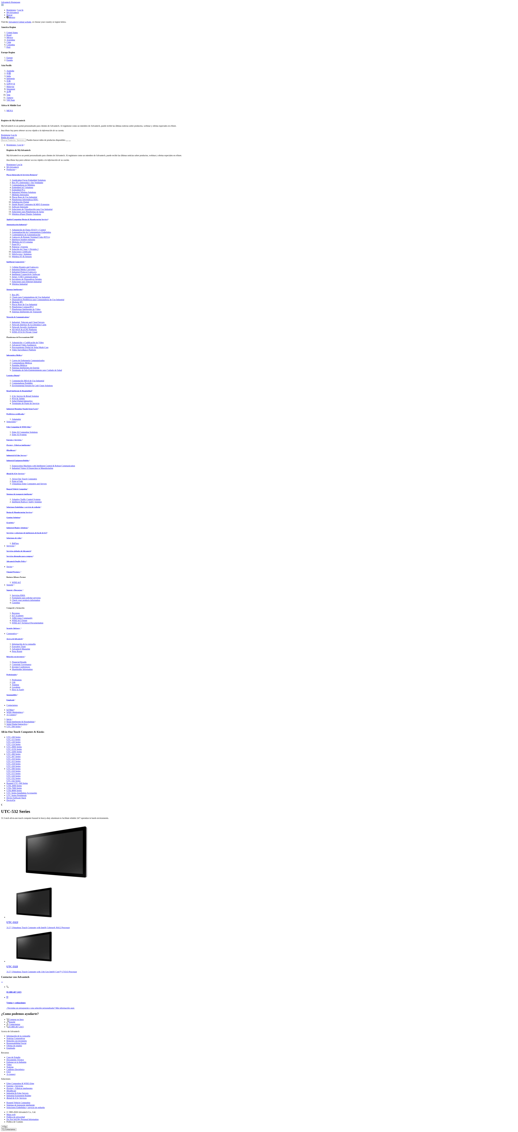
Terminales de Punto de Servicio (25, 403)
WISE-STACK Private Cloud (24, 332)
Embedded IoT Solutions (22, 187)
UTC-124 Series (13, 744)
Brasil (8, 35)
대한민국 (10, 84)
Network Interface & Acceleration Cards (29, 325)
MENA (9, 110)
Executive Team (19, 646)
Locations (16, 687)
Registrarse (11, 10)
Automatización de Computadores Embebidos (31, 232)
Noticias (9, 1067)
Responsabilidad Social (16, 1043)
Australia (10, 71)
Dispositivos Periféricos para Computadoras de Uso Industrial (38, 299)
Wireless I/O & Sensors (22, 256)
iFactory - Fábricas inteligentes (18, 445)
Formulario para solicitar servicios (26, 598)
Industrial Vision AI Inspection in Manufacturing (32, 468)
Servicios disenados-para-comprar (19, 556)
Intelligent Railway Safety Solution (27, 502)
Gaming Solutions (13, 517)
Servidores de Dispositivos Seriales (27, 279)
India (8, 76)
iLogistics (10, 523)
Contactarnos (12, 705)
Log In (20, 10)
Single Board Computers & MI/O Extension (30, 204)
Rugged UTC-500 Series (17, 783)
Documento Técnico (15, 1060)
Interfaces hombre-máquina (23, 239)
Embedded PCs (18, 190)
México (12, 17)
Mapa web (11, 1114)
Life (13, 682)
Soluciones (11, 421)
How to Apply (18, 689)
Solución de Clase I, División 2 (25, 249)
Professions (17, 680)
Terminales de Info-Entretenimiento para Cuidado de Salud (37, 370)
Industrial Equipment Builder (17, 460)
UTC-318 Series (13, 764)
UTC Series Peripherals (16, 795)
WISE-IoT (16, 582)
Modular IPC (17, 302)
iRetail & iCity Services (15, 474)
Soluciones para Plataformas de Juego (28, 212)
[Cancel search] (70, 140)
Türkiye (9, 98)
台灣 (8, 91)
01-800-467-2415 (16, 1027)
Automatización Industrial (16, 225)
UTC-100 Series (13, 737)
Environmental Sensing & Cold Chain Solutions (32, 385)
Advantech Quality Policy (16, 561)
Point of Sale (17, 481)
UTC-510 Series (13, 771)
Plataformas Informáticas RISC (25, 199)
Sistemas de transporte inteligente (19, 494)
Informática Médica (14, 355)
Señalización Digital (20, 202)
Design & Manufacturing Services (19, 512)
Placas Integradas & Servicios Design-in (21, 175)
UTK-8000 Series (14, 790)
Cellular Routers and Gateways (25, 267)
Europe (9, 58)
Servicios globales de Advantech (18, 551)
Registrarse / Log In (14, 145)
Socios (9, 566)
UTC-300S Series (14, 747)
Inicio (8, 719)
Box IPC (15, 295)
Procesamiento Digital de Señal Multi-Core (30, 347)
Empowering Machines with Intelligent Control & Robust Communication (43, 466)
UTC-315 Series (13, 761)
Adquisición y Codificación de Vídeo (28, 342)
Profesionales (11, 675)
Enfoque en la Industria (16, 1062)
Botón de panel (7, 137)
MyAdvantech (12, 12)
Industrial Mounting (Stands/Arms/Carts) (22, 409)
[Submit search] (67, 140)
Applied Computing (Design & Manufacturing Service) (27, 219)
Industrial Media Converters (24, 269)
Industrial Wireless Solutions (24, 192)
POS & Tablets (18, 398)
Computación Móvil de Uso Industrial (28, 381)
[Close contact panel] (2, 982)
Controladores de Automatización (26, 235)
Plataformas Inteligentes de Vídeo (26, 309)
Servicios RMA (18, 595)
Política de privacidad (15, 1117)
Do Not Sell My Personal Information (22, 1119)
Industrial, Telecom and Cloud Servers (28, 322)
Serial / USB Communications (25, 277)
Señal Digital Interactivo (22, 401)
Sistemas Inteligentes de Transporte (27, 312)
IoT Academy (18, 615)
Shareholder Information (22, 669)
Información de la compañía (24, 644)
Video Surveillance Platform (24, 350)
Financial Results (19, 662)
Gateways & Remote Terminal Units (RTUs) (31, 237)
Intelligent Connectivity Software (26, 274)
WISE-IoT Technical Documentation (27, 623)
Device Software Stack (16, 798)
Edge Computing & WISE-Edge (18, 427)
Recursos (16, 613)
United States (12, 32)
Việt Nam (10, 100)
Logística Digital (12, 375)
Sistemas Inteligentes (14, 289)
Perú (8, 47)
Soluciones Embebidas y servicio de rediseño (23, 507)
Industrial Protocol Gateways (24, 272)
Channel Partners (13, 572)
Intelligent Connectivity (15, 262)
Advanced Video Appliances (24, 345)
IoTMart (10, 710)
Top (5, 1127)
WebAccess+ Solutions (22, 254)
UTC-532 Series (13, 778)
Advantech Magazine (21, 649)
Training (15, 685)
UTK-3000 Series (14, 786)
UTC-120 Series (13, 742)
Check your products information (26, 600)
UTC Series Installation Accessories (21, 793)
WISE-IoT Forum (19, 620)
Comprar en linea (16, 1019)
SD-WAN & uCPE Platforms (24, 329)
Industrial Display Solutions (17, 528)
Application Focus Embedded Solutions (29, 180)
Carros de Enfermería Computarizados (28, 360)
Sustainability (11, 695)
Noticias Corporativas (15, 1038)
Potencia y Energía (20, 247)
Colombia (10, 45)
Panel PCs (16, 244)
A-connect (10, 1074)
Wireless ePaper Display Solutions (26, 214)
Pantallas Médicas (19, 365)
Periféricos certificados (15, 414)
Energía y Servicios (14, 440)
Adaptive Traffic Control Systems (26, 499)
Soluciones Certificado (21, 252)
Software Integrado (20, 207)
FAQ (8, 1072)
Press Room (17, 651)
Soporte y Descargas (14, 590)
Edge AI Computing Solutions (25, 432)
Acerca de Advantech (14, 639)
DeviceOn (10, 800)
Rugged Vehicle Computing (16, 489)
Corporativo (11, 633)
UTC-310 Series (13, 759)
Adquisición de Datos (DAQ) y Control (29, 230)
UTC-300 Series (13, 754)
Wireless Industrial (20, 284)
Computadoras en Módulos (23, 185)
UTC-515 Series (13, 773)
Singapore (10, 89)
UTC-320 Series (13, 766)
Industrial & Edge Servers (16, 455)
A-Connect (11, 715)
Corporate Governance (21, 664)
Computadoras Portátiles (22, 383)
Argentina (10, 40)
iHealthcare (11, 450)
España (9, 60)
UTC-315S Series (14, 749)
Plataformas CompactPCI (22, 307)
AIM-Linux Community (22, 618)
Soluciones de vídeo (13, 538)
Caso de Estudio (13, 1057)
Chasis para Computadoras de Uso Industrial (31, 297)
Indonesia (10, 78)
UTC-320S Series (14, 752)
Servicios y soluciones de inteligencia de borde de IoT (26, 533)
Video (9, 1064)
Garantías (16, 603)
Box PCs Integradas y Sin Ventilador (27, 182)
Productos (10, 169)
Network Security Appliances (24, 327)
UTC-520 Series (13, 776)
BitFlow (15, 543)
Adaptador (16, 419)
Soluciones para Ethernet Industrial (27, 282)
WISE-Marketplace (14, 712)
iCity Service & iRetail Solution (25, 396)
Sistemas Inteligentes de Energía (25, 368)
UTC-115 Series (13, 739)
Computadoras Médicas (22, 363)
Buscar (9, 15)
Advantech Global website (19, 22)
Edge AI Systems (19, 434)
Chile (8, 42)
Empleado (10, 700)
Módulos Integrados (20, 195)
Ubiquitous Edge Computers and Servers (29, 484)
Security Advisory (13, 628)
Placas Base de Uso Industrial (24, 197)
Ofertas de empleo (14, 1046)
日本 (8, 81)
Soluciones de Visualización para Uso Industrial (32, 209)
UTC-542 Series (13, 781)
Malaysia (10, 86)
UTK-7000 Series (14, 788)
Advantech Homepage (10, 2)
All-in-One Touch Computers (24, 479)
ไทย (8, 95)
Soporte (9, 585)
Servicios (10, 546)
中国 (8, 73)
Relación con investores (15, 657)
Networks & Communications (17, 317)
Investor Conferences (21, 667)
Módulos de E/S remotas (22, 242)
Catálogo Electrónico (15, 1069)
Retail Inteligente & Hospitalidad (19, 391)
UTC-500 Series (13, 726)
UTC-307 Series (13, 756)
